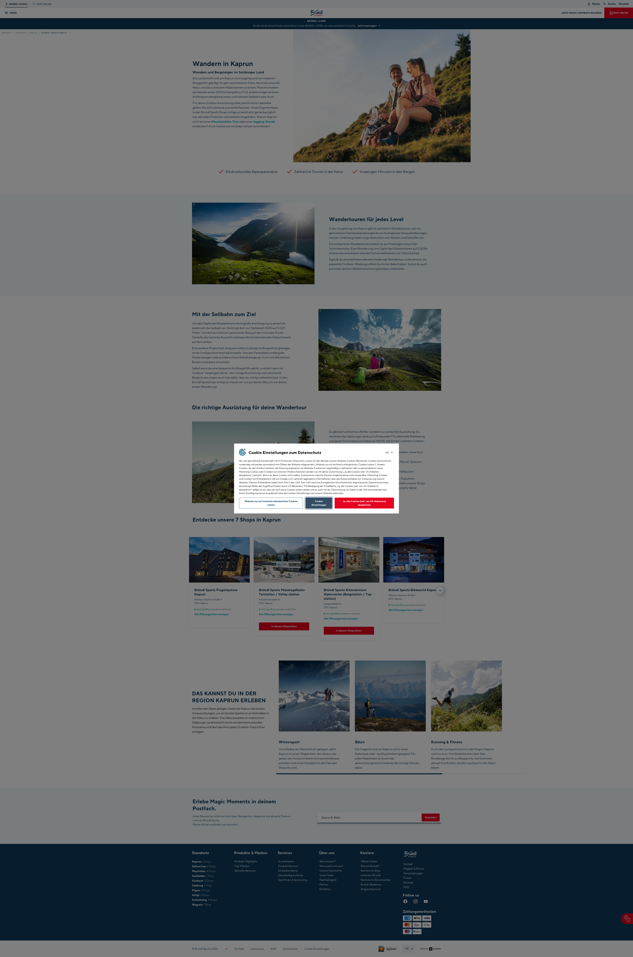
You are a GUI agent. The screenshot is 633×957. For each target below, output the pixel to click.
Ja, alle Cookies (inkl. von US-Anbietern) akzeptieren (364, 503)
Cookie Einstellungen (319, 503)
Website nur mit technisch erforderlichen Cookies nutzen (271, 503)
